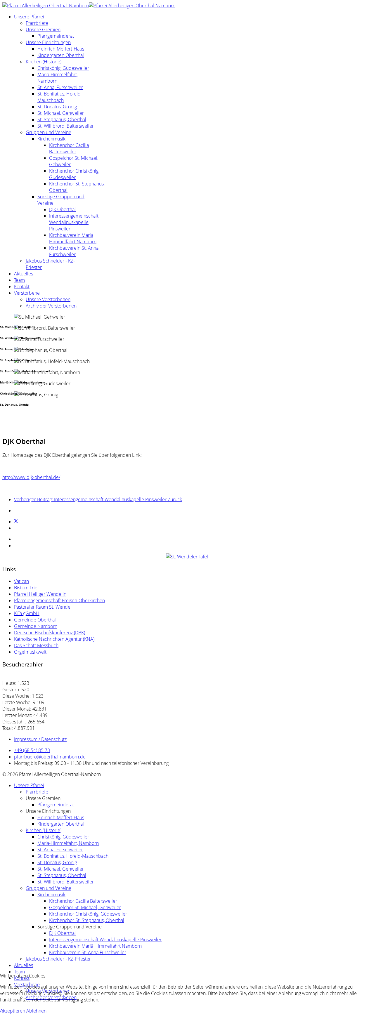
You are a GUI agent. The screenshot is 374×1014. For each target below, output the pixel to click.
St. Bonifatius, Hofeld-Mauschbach (59, 97)
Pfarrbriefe (37, 23)
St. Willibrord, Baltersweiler (65, 126)
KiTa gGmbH (26, 613)
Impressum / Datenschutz (40, 739)
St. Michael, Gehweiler (60, 113)
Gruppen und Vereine (48, 132)
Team (19, 280)
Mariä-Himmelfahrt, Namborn (68, 843)
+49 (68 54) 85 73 (32, 750)
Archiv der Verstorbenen (51, 306)
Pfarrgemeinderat (55, 36)
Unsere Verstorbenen (48, 299)
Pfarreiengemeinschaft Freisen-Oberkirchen (59, 600)
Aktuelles (23, 273)
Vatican (21, 581)
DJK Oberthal (62, 209)
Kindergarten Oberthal (60, 55)
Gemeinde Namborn (35, 626)
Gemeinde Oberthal (35, 620)
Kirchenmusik (51, 139)
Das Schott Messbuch (36, 645)
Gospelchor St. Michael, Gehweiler (85, 907)
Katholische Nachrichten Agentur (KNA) (54, 639)
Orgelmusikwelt (30, 652)
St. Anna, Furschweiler (60, 87)
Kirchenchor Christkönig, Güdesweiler (74, 174)
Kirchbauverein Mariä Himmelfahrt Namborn (72, 238)
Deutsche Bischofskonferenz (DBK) (49, 632)
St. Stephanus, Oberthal (61, 119)
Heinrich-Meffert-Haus (60, 49)
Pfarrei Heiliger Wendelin (40, 594)
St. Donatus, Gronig (57, 106)
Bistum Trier (26, 587)
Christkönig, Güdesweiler (63, 68)
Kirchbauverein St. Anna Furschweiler (73, 251)
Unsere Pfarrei (29, 16)
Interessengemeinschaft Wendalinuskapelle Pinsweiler (73, 222)
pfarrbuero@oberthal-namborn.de (50, 756)
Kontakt (22, 286)
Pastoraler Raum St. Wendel (43, 607)
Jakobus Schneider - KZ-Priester (58, 959)
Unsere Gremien (43, 29)
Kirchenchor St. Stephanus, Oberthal (86, 920)
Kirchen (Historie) (43, 61)
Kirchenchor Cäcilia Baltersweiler (69, 148)
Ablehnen (36, 1011)
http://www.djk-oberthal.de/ (31, 477)
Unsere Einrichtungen (48, 42)
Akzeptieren (12, 1011)
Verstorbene (27, 293)
